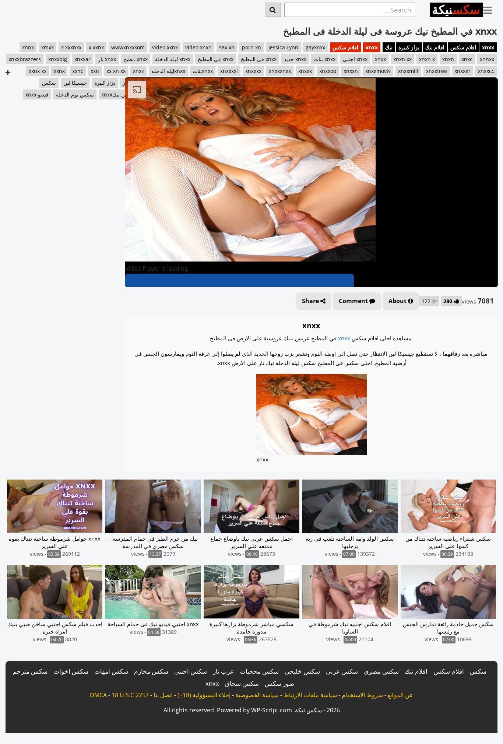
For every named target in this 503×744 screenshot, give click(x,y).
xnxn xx (402, 59)
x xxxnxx (71, 47)
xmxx (47, 47)
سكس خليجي (302, 671)
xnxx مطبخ (135, 59)
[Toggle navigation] (490, 9)
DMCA (98, 695)
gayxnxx (315, 47)
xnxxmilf (408, 70)
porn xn (251, 47)
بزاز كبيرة (408, 47)
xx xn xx (116, 70)
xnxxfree (436, 70)
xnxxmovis (378, 70)
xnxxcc (486, 70)
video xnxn (198, 47)
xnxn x (427, 59)
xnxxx (305, 70)
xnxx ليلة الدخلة (172, 59)
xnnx (28, 47)
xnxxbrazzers (24, 59)
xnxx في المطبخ (215, 59)
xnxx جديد (295, 59)
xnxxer (462, 70)
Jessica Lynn (283, 47)
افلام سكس (463, 47)
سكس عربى (342, 671)
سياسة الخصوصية (257, 695)
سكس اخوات (70, 671)
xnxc (466, 59)
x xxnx (96, 47)
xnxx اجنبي (355, 59)
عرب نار (223, 671)
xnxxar (82, 59)
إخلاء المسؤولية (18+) (204, 695)
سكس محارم (151, 671)
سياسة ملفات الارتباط (310, 695)
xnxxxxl (229, 70)
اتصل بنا (163, 695)
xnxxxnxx (280, 70)
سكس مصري (381, 671)
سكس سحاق (242, 683)
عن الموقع (400, 695)
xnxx (488, 47)
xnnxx (487, 59)
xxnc (77, 70)
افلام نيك (434, 47)
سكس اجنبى (190, 671)
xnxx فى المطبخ (259, 59)
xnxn (448, 59)
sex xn (227, 47)
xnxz (138, 70)
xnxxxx (253, 70)
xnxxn (351, 70)
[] (273, 10)
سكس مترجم (30, 671)
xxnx (59, 70)
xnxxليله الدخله (168, 70)
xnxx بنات (324, 59)
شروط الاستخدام (362, 695)
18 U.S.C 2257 (130, 695)
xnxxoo (327, 70)
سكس (478, 671)
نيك (389, 47)
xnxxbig (57, 59)
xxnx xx (37, 70)
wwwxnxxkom (128, 47)
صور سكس (279, 683)
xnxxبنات (203, 70)
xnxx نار (107, 59)
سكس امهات (111, 671)
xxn (95, 70)
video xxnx (165, 47)
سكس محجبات (259, 671)
